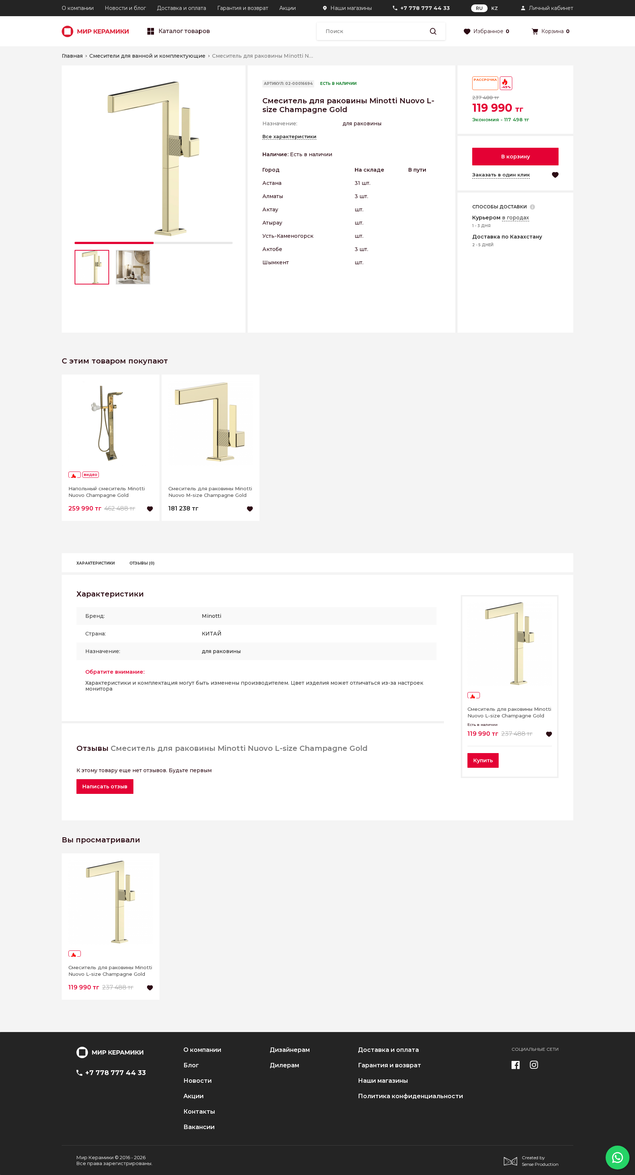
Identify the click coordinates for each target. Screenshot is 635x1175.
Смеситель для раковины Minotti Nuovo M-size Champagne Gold (210, 492)
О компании (78, 8)
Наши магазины (351, 8)
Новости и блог (125, 8)
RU (479, 8)
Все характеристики (289, 136)
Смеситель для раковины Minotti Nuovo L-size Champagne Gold (509, 712)
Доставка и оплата (181, 8)
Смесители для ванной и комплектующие (147, 56)
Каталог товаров (184, 31)
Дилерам (284, 1065)
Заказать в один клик (501, 175)
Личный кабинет (551, 8)
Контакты (199, 1111)
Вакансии (199, 1127)
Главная (72, 56)
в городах (515, 217)
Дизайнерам (290, 1050)
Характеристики (95, 563)
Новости (197, 1081)
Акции (287, 8)
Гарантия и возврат (242, 8)
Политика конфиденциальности (410, 1096)
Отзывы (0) (141, 563)
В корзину (515, 156)
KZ (494, 8)
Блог (191, 1065)
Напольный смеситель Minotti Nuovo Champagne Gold (106, 492)
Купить (483, 760)
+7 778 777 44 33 (425, 8)
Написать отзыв (105, 786)
